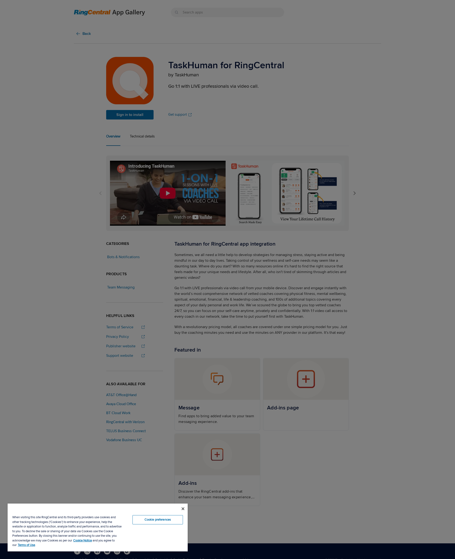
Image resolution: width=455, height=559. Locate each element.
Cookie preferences (158, 520)
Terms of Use (26, 545)
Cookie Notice (82, 540)
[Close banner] (183, 508)
